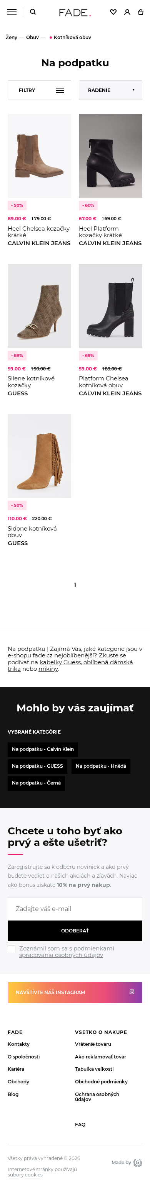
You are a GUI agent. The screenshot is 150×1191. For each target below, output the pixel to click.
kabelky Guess (60, 662)
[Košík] (140, 13)
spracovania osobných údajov (61, 954)
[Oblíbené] (113, 13)
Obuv (32, 37)
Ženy (11, 37)
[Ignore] (75, 959)
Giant (136, 1163)
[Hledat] (33, 12)
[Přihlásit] (127, 13)
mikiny (48, 668)
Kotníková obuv (72, 37)
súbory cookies (25, 1175)
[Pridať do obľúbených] (61, 123)
